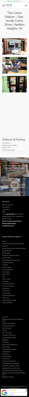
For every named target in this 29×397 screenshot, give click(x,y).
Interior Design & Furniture (9, 300)
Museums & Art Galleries (8, 323)
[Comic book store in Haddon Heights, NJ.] (14, 46)
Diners (3, 276)
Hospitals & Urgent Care (8, 295)
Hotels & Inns (5, 298)
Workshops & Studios (8, 377)
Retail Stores (5, 342)
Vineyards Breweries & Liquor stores (12, 370)
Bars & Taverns (6, 253)
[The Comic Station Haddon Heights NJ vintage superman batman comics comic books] (14, 84)
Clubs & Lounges (6, 267)
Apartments (5, 246)
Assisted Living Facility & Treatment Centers (14, 248)
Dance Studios (6, 272)
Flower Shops (6, 291)
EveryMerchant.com (8, 226)
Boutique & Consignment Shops (10, 255)
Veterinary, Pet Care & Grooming (11, 368)
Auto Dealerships (6, 251)
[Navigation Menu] (26, 5)
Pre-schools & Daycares (8, 335)
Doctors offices (6, 279)
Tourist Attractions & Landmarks (10, 363)
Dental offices (6, 274)
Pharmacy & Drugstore (8, 326)
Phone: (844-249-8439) (12, 214)
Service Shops (6, 347)
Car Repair (5, 265)
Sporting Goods (6, 351)
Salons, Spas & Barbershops (10, 344)
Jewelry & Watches (7, 302)
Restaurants (5, 340)
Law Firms (5, 317)
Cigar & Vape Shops (7, 269)
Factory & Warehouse (8, 286)
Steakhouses (5, 354)
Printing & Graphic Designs (9, 337)
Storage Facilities (7, 356)
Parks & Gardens (6, 328)
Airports (4, 241)
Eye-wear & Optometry (8, 283)
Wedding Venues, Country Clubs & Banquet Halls (13, 373)
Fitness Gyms (6, 288)
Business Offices (6, 258)
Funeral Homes (6, 293)
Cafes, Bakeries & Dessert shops (11, 260)
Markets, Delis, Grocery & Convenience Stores (12, 320)
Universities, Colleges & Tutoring (10, 366)
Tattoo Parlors (6, 358)
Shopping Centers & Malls (9, 349)
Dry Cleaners (5, 281)
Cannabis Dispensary (7, 262)
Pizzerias (4, 330)
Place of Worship (6, 333)
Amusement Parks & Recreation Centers (13, 243)
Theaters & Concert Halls (9, 361)
